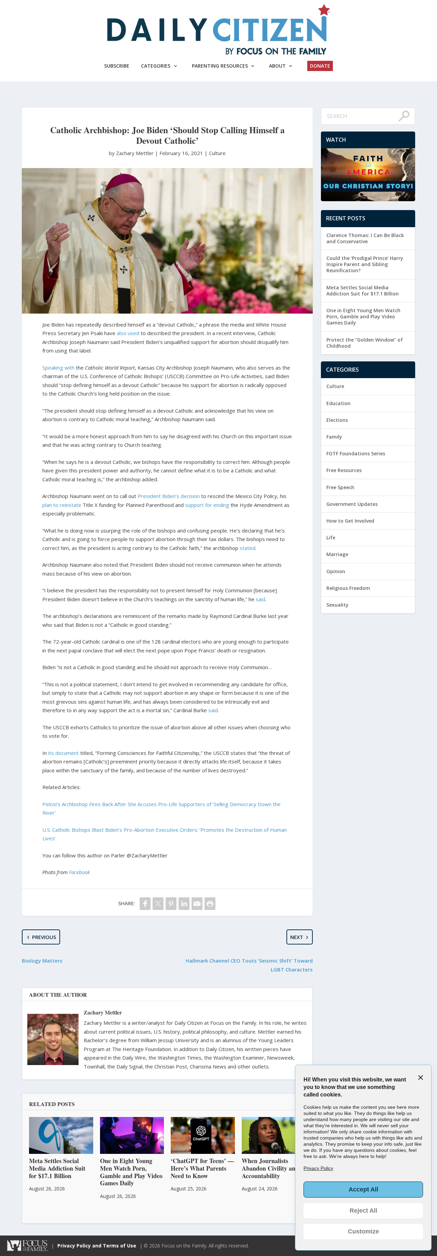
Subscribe (116, 66)
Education (338, 403)
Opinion (335, 571)
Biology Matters (42, 960)
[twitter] (158, 903)
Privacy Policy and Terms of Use (96, 1245)
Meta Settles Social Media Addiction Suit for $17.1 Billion (362, 290)
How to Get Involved (350, 520)
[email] (197, 903)
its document (63, 752)
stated (247, 547)
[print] (210, 903)
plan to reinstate (61, 504)
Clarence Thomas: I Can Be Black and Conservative (365, 238)
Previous (44, 937)
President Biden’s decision (169, 496)
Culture (217, 153)
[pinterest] (171, 903)
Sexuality (337, 605)
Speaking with (58, 367)
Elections (337, 420)
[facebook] (145, 903)
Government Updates (352, 504)
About (277, 66)
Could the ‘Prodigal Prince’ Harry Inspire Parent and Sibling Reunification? (364, 264)
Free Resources (344, 470)
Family (334, 436)
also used (128, 333)
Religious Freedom (348, 588)
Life (330, 537)
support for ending (207, 504)
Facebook (79, 872)
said (260, 599)
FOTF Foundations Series (355, 453)
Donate (320, 66)
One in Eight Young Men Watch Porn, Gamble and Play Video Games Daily (363, 316)
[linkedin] (184, 903)
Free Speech (340, 487)
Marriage (337, 554)
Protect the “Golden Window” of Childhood (364, 342)
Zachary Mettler (103, 1012)
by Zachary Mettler (132, 153)
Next (296, 937)
